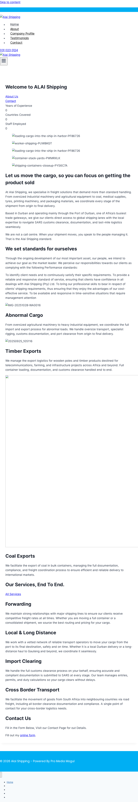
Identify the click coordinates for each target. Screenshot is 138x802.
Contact (16, 43)
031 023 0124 (9, 50)
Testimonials (19, 38)
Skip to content (10, 2)
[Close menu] (1, 774)
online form (27, 735)
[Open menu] (4, 61)
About (14, 29)
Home (14, 25)
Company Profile (22, 34)
